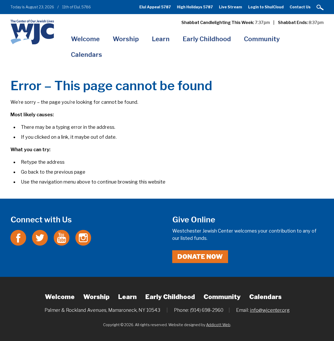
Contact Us (300, 7)
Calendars (86, 54)
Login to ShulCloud (266, 7)
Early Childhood (207, 39)
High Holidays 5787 (195, 7)
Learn (161, 39)
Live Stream (230, 7)
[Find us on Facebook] (18, 237)
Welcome (85, 39)
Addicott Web (218, 324)
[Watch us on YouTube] (61, 237)
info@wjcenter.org (270, 310)
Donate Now (200, 256)
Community (262, 39)
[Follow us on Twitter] (40, 237)
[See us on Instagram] (83, 237)
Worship (126, 39)
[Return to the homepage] (32, 31)
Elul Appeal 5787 (155, 7)
